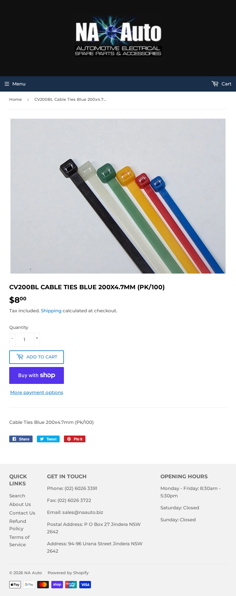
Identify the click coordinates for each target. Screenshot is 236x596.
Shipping (51, 311)
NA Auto (33, 572)
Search (17, 496)
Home (15, 99)
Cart (225, 84)
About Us (20, 504)
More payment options (36, 392)
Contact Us (22, 513)
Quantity (18, 327)
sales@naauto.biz (82, 512)
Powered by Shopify (68, 572)
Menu (19, 84)
